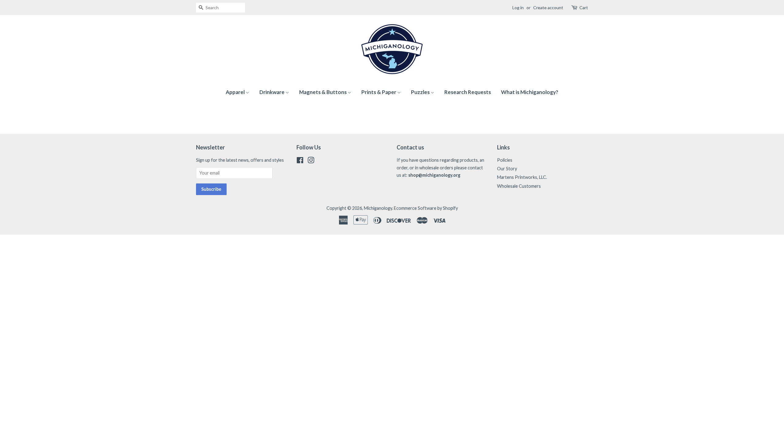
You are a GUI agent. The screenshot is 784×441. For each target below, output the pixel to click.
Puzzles (421, 92)
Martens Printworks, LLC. (522, 177)
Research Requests (467, 92)
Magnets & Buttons (323, 92)
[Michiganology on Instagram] (310, 161)
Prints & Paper (379, 92)
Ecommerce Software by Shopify (426, 208)
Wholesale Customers (519, 186)
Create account (548, 7)
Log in (518, 7)
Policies (504, 160)
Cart (583, 7)
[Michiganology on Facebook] (299, 161)
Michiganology (378, 208)
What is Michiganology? (529, 92)
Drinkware (272, 92)
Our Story (507, 168)
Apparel (236, 92)
